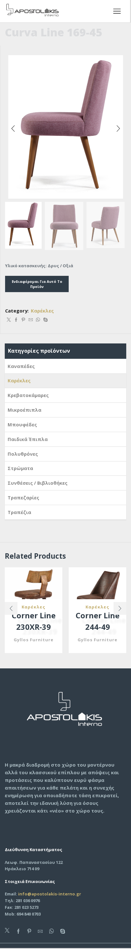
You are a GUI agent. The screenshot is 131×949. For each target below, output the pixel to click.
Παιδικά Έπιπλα (28, 439)
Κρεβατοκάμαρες (28, 395)
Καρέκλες (42, 310)
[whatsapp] (38, 320)
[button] (13, 128)
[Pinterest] (23, 320)
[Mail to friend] (30, 320)
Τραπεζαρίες (23, 497)
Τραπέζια (19, 512)
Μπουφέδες (22, 424)
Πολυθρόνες (23, 454)
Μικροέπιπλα (24, 410)
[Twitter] (8, 320)
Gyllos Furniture (33, 640)
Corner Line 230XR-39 (34, 621)
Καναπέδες (21, 366)
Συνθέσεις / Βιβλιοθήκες (37, 483)
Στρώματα (20, 468)
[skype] (45, 320)
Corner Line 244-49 (98, 621)
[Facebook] (16, 320)
